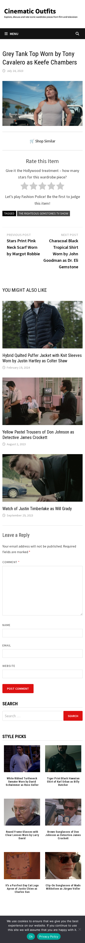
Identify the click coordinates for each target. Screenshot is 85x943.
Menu (14, 33)
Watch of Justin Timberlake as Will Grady (37, 508)
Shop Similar (45, 140)
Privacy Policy (48, 936)
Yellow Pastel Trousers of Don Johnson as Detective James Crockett (38, 434)
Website (8, 666)
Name (6, 625)
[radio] (24, 187)
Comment (11, 562)
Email (6, 645)
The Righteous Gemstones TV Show (43, 213)
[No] (79, 929)
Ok (31, 936)
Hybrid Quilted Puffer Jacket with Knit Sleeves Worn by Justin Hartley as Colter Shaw (42, 358)
